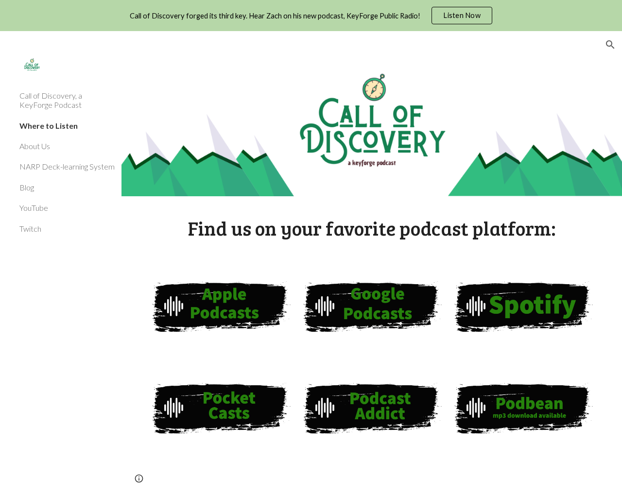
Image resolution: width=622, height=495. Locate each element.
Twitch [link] (30, 228)
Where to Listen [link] (48, 125)
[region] (311, 15)
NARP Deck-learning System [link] (67, 166)
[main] (372, 228)
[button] (610, 44)
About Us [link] (34, 146)
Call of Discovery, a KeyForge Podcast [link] (50, 100)
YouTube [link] (33, 207)
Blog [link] (26, 187)
